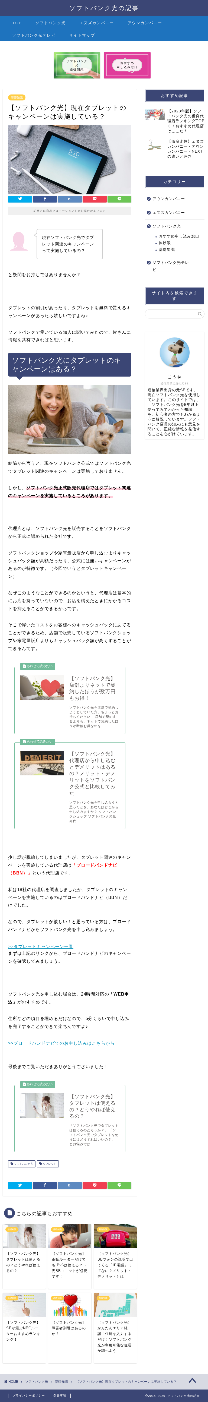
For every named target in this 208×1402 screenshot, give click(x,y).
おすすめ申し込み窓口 (179, 236)
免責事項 (59, 1395)
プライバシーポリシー (28, 1395)
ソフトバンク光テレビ (34, 35)
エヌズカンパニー (96, 22)
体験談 (165, 243)
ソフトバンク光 (50, 22)
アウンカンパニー (145, 22)
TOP (17, 22)
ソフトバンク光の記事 (104, 7)
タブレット (49, 1163)
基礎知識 (17, 97)
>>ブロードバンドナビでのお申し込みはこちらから (61, 1043)
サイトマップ (82, 35)
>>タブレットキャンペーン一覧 (40, 946)
